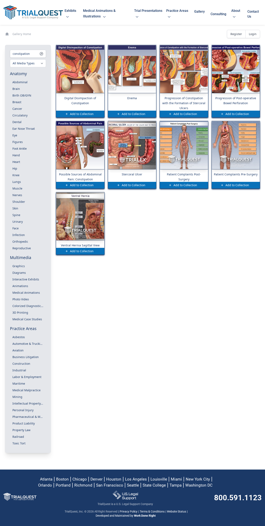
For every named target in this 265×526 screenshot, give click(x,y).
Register (236, 34)
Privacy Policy (128, 511)
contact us (253, 14)
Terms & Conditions (152, 511)
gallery (199, 14)
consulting (218, 14)
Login (253, 34)
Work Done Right (145, 515)
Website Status (176, 511)
